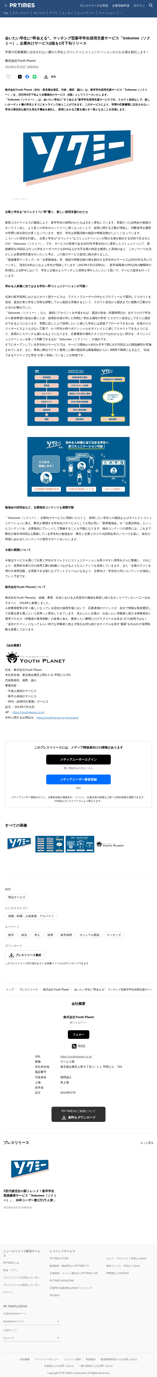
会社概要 (24, 1359)
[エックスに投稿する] (20, 76)
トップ (10, 989)
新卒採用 (66, 935)
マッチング (114, 935)
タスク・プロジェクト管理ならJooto (126, 1258)
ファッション (107, 13)
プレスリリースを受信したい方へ (21, 1277)
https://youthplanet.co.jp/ (28, 712)
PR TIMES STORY (59, 1258)
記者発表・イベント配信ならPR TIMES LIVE (74, 1273)
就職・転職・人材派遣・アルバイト (31, 916)
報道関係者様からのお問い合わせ (119, 1359)
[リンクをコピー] (53, 76)
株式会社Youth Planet (56, 989)
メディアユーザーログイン (78, 759)
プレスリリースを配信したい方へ (21, 1285)
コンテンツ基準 (72, 1359)
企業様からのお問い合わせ (59, 1366)
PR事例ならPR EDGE (117, 1273)
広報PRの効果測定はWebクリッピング (71, 1288)
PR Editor (55, 1295)
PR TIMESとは (11, 1262)
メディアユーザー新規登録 (78, 779)
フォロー (78, 1034)
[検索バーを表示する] (151, 5)
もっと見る (147, 1142)
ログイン (139, 5)
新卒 (11, 935)
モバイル (39, 13)
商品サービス (16, 897)
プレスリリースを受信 (94, 5)
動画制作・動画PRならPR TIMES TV (69, 1265)
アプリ (53, 13)
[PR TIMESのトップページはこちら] (22, 5)
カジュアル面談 (89, 935)
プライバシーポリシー (46, 1359)
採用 (50, 935)
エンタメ (67, 13)
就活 (24, 935)
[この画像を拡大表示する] (19, 844)
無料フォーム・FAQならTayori (123, 1265)
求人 (37, 935)
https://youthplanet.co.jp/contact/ (57, 717)
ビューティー (85, 13)
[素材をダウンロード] (46, 76)
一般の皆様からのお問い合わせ (95, 1366)
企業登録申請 (120, 5)
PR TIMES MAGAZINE (62, 1280)
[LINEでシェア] (34, 76)
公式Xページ (10, 1330)
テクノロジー (20, 13)
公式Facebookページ (14, 1313)
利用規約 (91, 1359)
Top (5, 13)
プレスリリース (28, 989)
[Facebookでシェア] (27, 76)
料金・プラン (10, 1270)
